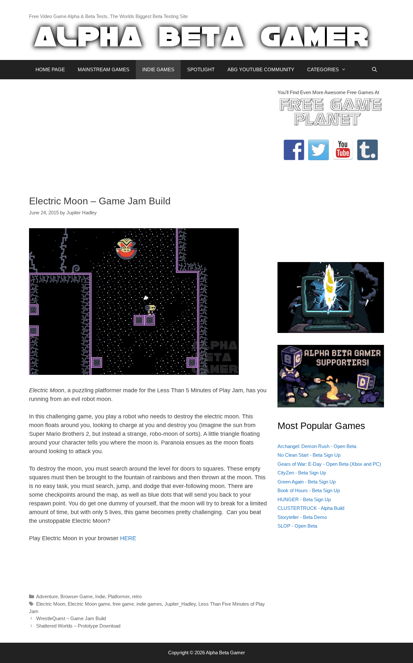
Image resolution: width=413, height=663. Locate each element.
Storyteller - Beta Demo (302, 517)
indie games (149, 604)
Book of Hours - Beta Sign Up (308, 490)
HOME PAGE (50, 69)
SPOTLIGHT (201, 69)
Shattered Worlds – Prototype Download (78, 626)
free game (123, 604)
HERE (128, 538)
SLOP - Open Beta (297, 526)
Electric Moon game (89, 604)
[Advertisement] (148, 134)
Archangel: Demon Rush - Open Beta (316, 446)
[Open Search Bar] (374, 69)
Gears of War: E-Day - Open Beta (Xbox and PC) (329, 464)
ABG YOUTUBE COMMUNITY (260, 69)
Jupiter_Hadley (180, 604)
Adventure (47, 596)
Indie (100, 596)
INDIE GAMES (158, 69)
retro (137, 596)
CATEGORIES (323, 69)
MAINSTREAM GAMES (103, 69)
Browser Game (76, 596)
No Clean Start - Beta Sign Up (308, 455)
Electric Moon (50, 604)
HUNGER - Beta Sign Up (304, 499)
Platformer (118, 596)
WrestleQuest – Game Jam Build (71, 618)
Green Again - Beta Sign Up (306, 481)
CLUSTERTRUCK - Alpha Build (310, 508)
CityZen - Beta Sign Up (301, 472)
